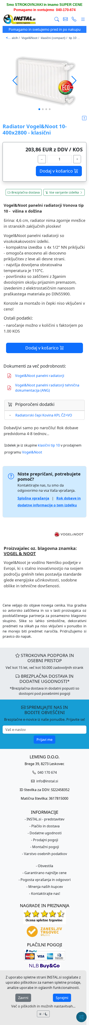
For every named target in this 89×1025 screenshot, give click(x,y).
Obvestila (45, 865)
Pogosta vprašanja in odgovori (46, 879)
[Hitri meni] (81, 1017)
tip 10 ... (74, 38)
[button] (74, 80)
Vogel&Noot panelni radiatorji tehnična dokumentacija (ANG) (47, 388)
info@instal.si (46, 781)
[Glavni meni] (83, 19)
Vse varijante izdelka (64, 192)
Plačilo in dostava (45, 826)
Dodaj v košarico (57, 171)
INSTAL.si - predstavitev (45, 819)
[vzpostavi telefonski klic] (74, 19)
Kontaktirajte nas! (45, 893)
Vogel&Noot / (30, 38)
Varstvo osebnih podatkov (45, 853)
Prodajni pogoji (45, 840)
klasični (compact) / (54, 38)
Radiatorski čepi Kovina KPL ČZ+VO (43, 415)
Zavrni (23, 997)
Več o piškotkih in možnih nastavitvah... (43, 1006)
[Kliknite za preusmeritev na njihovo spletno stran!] (44, 534)
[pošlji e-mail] (65, 19)
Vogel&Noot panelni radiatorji (39, 375)
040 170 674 (47, 772)
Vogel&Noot (32, 452)
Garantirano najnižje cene (45, 872)
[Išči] (56, 19)
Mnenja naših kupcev (45, 886)
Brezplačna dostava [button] (25, 192)
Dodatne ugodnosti (46, 833)
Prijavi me (44, 739)
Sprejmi (62, 997)
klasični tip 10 (49, 445)
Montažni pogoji (45, 846)
